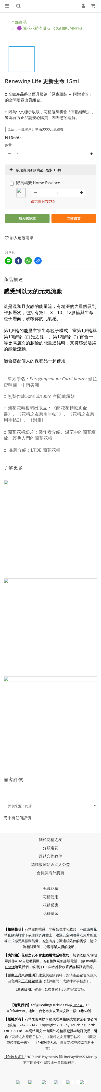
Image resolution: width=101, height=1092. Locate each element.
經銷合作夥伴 (50, 856)
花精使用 (50, 896)
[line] (8, 260)
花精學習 (50, 913)
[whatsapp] (28, 260)
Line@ (10, 966)
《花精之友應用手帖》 (25, 1036)
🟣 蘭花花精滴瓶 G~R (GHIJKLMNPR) (49, 28)
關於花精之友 (50, 839)
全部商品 (19, 22)
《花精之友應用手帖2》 (64, 1036)
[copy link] (38, 260)
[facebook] (18, 260)
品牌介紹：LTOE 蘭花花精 (34, 450)
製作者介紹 (49, 432)
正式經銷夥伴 (31, 981)
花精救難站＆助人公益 (50, 864)
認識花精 (50, 888)
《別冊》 (37, 420)
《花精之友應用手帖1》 (40, 414)
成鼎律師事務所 (75, 981)
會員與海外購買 (50, 872)
